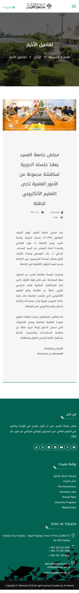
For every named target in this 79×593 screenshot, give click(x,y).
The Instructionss (67, 486)
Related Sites (69, 507)
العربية (8, 7)
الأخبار (37, 57)
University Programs (65, 502)
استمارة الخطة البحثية (65, 476)
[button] (4, 115)
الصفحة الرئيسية (59, 57)
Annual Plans (69, 497)
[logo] (39, 6)
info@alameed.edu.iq (58, 567)
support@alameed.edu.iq (56, 572)
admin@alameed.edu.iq (57, 563)
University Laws (67, 492)
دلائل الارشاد (69, 481)
